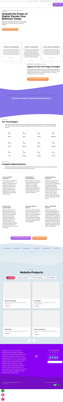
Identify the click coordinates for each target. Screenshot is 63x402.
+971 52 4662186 (34, 0)
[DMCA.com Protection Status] (57, 385)
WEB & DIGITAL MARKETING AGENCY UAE (13, 382)
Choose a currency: (52, 359)
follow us (58, 0)
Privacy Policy (47, 382)
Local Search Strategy (7, 177)
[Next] (33, 340)
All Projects (10, 277)
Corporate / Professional (22, 277)
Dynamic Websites (51, 277)
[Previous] (29, 340)
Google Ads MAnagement (11, 47)
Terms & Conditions (54, 382)
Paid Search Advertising (7, 207)
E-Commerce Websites (38, 277)
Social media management (51, 47)
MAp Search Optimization (29, 177)
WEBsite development (31, 47)
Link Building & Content (50, 177)
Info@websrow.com (47, 0)
